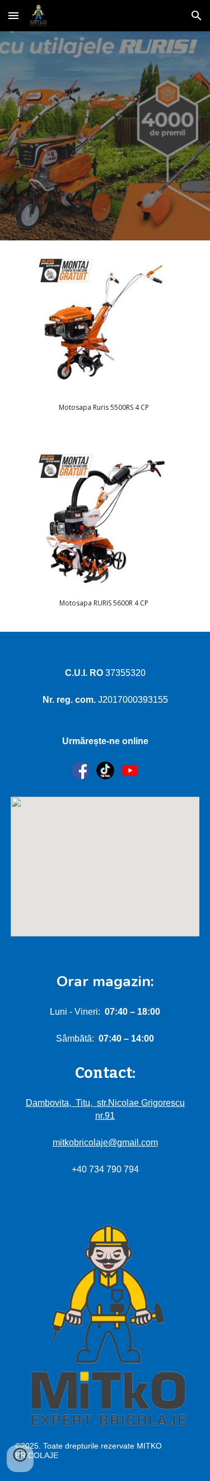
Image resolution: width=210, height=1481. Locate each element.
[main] (105, 407)
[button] (13, 15)
